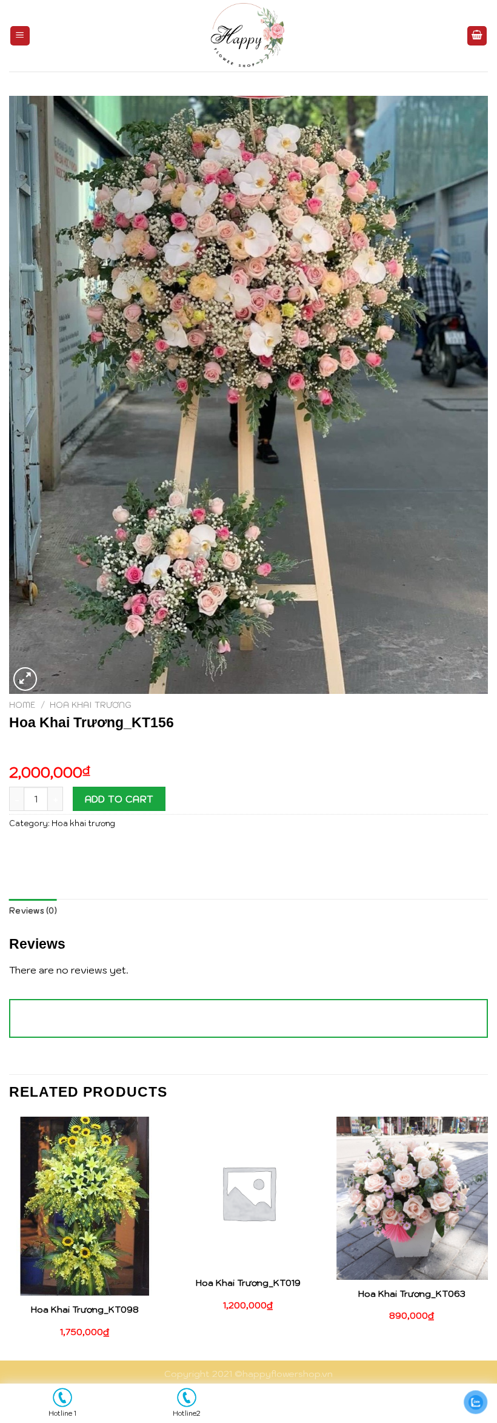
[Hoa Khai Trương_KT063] (412, 1198)
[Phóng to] (25, 679)
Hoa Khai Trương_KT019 (248, 1282)
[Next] (487, 1237)
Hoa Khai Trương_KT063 (411, 1293)
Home (22, 704)
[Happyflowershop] (248, 36)
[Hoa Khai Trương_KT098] (85, 1206)
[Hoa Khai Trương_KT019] (248, 1192)
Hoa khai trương (91, 704)
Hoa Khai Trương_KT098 (85, 1309)
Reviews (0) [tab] (33, 911)
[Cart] (477, 36)
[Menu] (20, 36)
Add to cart (119, 799)
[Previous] (10, 1237)
